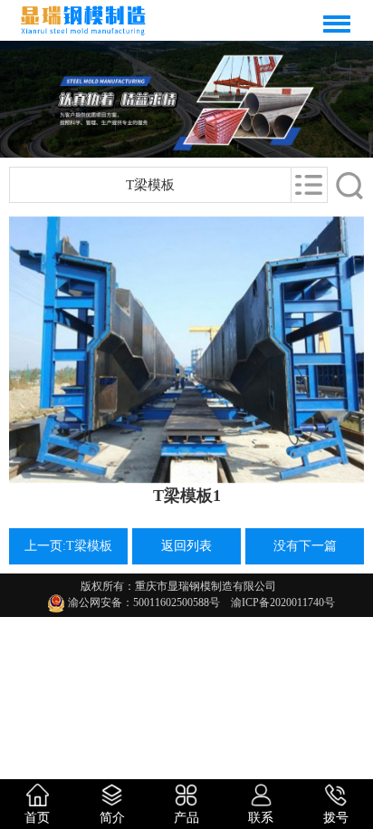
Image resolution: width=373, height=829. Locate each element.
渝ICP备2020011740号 (277, 602)
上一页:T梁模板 (68, 546)
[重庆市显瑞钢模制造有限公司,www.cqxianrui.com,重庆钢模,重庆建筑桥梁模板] (83, 20)
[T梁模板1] (186, 350)
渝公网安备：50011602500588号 (142, 602)
